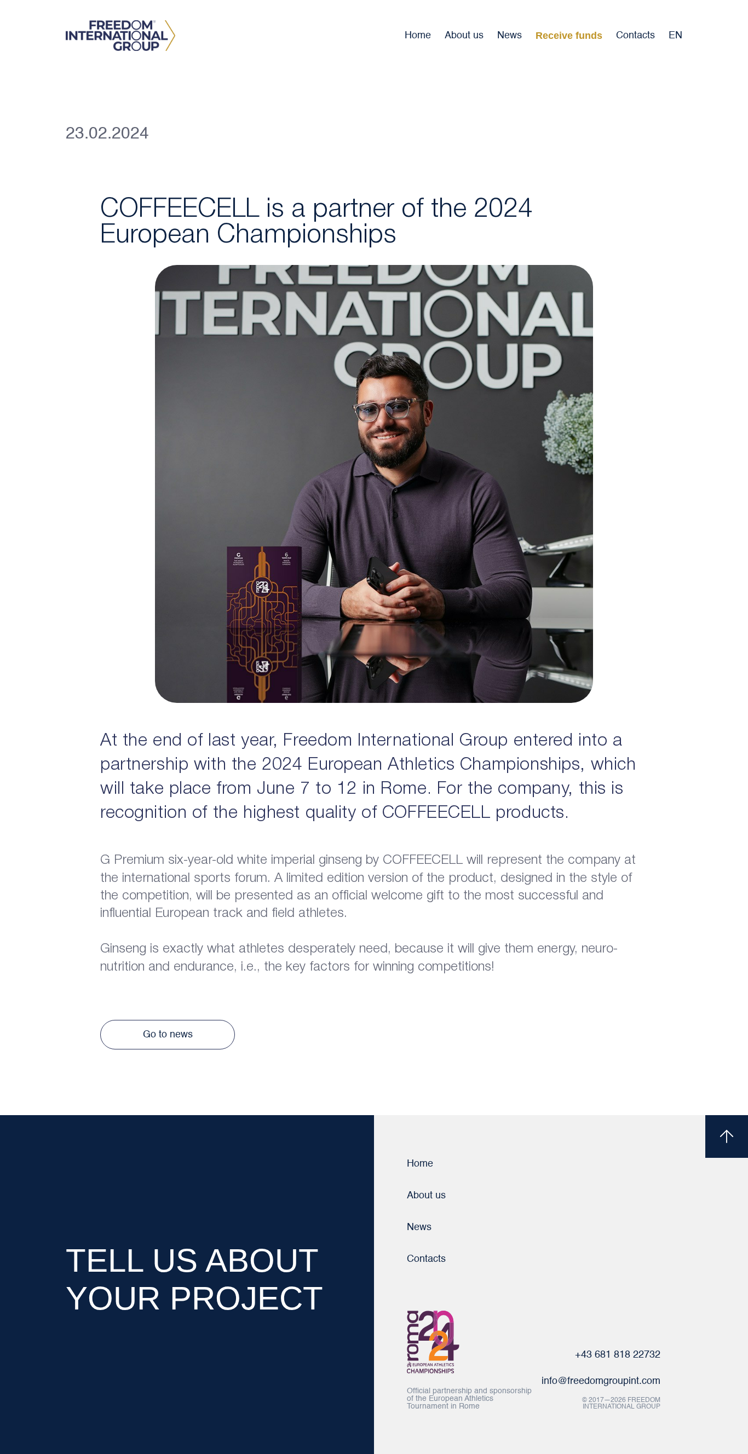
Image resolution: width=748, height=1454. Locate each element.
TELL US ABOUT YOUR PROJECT (194, 1279)
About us (464, 36)
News (509, 36)
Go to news (168, 1035)
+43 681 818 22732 (617, 1355)
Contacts (635, 36)
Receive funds (569, 35)
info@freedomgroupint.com (601, 1381)
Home (418, 36)
